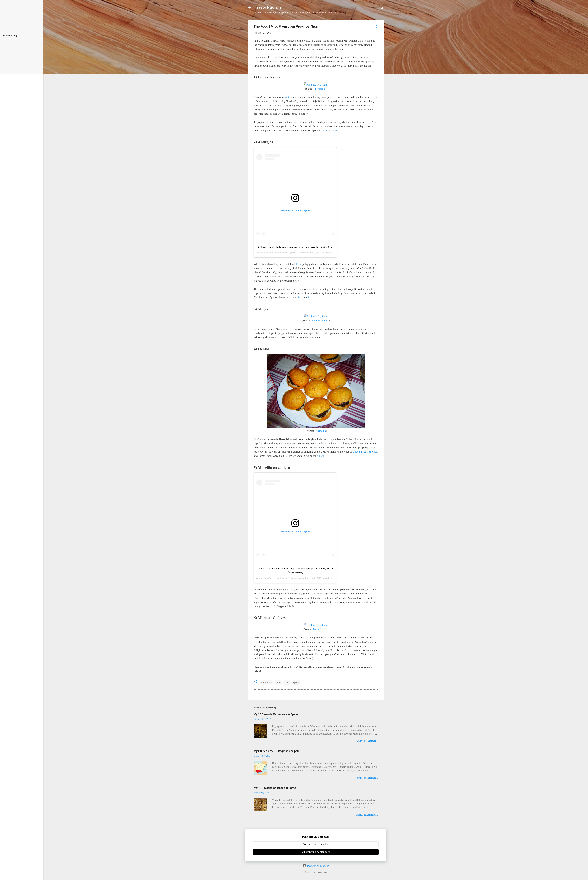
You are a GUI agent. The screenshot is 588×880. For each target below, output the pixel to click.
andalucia (266, 682)
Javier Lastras (320, 629)
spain (296, 682)
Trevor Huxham (268, 7)
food (278, 682)
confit (286, 97)
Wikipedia (320, 430)
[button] (376, 27)
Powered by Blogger (318, 865)
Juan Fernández (320, 320)
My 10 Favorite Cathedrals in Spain (276, 714)
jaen (287, 682)
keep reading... (367, 741)
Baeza (364, 451)
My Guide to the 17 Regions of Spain (277, 751)
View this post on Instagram (295, 210)
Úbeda (297, 264)
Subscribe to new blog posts (316, 852)
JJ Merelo (320, 88)
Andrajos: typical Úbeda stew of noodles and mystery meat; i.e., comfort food (295, 247)
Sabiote (373, 451)
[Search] (382, 8)
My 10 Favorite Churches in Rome (275, 787)
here (324, 130)
